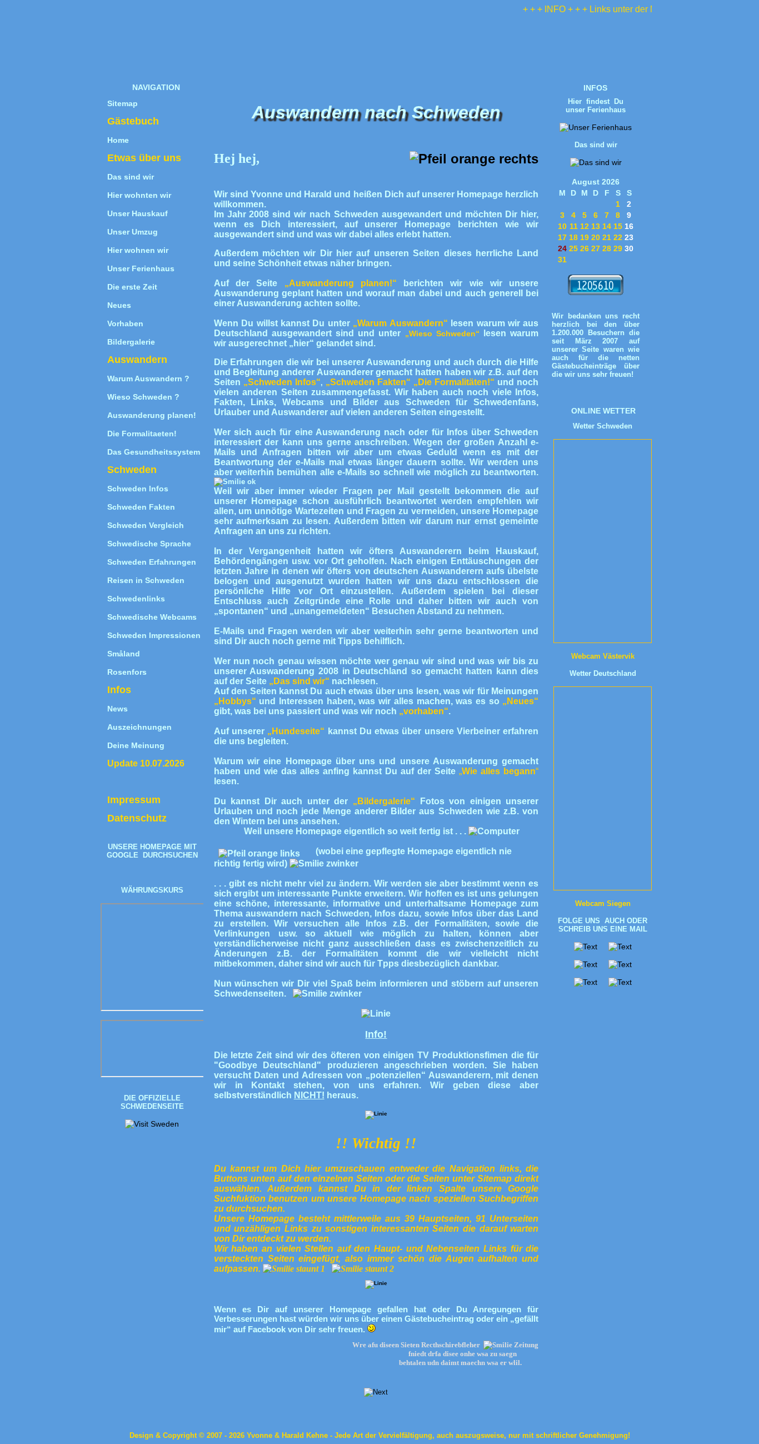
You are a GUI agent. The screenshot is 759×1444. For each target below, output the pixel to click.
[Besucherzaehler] (595, 292)
